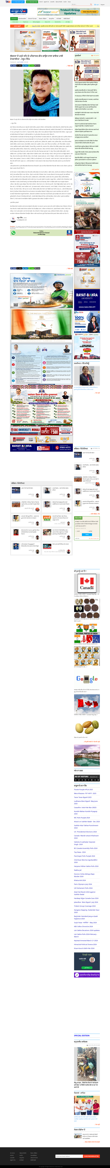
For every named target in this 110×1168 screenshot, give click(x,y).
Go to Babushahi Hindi (32, 2)
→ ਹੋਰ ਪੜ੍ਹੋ (97, 393)
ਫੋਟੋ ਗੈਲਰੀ (59, 18)
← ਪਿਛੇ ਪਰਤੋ (69, 66)
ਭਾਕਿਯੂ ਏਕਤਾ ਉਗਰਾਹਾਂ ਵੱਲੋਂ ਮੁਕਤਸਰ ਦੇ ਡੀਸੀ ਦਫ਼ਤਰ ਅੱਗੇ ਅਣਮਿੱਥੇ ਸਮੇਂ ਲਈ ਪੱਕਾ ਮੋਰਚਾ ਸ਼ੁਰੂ (86, 164)
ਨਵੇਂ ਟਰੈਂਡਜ (68, 22)
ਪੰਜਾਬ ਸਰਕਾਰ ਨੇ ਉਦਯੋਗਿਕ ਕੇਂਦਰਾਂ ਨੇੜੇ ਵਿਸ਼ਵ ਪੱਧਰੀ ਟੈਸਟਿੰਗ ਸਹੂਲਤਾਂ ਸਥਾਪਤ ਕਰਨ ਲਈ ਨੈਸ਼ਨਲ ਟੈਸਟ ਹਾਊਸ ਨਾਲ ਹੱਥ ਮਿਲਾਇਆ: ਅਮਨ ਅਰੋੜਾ (86, 107)
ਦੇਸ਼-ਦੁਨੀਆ (51, 18)
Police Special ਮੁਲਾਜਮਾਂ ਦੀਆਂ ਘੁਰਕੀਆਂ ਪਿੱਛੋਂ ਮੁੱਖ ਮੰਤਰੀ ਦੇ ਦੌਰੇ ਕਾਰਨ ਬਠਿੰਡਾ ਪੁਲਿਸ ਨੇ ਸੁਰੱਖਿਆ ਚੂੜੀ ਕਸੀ (86, 84)
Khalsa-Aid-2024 (80, 880)
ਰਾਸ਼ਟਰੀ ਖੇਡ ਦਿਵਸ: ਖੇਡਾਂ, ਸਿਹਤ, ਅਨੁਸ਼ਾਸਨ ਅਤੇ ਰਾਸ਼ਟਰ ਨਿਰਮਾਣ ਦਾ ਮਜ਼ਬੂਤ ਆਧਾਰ (60, 518)
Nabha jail (77, 870)
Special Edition (81, 1035)
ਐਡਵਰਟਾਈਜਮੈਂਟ (59, 2)
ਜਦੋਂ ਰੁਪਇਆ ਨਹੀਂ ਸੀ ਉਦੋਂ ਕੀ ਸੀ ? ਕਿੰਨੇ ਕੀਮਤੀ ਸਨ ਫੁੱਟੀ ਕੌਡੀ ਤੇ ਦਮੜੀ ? (86, 620)
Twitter (19, 65)
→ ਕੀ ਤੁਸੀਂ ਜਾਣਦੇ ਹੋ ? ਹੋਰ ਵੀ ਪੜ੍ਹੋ (91, 741)
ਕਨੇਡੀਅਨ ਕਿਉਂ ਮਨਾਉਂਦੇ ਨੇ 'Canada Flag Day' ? (86, 714)
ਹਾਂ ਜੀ (78, 531)
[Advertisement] (41, 250)
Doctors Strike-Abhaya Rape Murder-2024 (84, 875)
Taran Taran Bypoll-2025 (83, 797)
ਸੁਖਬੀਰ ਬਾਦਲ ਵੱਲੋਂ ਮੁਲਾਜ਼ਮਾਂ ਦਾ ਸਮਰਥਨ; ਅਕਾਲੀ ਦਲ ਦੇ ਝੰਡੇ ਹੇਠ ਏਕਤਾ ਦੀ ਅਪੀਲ (86, 100)
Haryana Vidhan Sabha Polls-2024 (86, 866)
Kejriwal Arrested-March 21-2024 (86, 940)
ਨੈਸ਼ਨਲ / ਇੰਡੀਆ (42, 18)
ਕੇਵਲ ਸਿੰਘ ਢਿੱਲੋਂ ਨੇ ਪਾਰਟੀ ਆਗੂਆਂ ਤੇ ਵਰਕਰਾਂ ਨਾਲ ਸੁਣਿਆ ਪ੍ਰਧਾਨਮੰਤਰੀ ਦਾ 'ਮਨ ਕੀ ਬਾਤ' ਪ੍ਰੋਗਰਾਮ (86, 158)
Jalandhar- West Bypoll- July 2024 (86, 902)
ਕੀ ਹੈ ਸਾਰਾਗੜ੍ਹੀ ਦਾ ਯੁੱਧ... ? (80, 667)
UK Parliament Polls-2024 (83, 888)
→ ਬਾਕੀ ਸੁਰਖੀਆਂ (94, 169)
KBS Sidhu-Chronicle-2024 (83, 926)
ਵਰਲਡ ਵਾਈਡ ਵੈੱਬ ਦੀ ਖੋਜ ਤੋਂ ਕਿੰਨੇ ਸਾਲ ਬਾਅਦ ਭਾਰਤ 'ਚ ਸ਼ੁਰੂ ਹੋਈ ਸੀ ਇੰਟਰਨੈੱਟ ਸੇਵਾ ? (86, 691)
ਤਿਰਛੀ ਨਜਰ (25, 22)
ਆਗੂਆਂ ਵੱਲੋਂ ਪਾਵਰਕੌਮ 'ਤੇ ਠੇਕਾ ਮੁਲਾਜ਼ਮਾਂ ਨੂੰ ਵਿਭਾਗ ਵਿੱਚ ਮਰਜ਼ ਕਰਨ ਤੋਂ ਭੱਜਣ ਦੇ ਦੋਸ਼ (87, 153)
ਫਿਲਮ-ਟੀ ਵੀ (47, 22)
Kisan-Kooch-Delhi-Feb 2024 (84, 948)
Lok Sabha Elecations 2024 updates (87, 930)
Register (102, 4)
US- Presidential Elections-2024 (85, 832)
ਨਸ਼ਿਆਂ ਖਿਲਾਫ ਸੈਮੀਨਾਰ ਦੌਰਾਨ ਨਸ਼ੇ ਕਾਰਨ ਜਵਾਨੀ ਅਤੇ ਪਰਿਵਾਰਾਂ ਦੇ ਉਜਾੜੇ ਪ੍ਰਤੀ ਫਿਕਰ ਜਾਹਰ (87, 130)
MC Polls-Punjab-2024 (82, 818)
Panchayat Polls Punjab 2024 (84, 856)
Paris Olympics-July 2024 (83, 884)
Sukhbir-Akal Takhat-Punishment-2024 (86, 826)
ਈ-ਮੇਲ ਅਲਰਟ (15, 22)
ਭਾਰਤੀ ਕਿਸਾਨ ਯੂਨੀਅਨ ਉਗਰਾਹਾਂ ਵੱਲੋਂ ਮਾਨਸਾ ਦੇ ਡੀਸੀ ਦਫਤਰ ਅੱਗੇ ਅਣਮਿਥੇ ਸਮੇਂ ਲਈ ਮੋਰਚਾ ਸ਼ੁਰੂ (86, 147)
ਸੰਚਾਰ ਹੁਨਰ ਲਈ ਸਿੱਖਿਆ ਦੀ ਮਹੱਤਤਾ (60, 544)
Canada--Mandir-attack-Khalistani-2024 (86, 837)
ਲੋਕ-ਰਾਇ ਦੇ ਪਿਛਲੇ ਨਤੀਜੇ (94, 538)
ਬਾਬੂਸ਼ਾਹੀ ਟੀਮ (46, 2)
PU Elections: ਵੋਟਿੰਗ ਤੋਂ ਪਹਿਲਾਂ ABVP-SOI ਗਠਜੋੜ (82, 26)
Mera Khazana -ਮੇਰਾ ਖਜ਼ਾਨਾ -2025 (85, 793)
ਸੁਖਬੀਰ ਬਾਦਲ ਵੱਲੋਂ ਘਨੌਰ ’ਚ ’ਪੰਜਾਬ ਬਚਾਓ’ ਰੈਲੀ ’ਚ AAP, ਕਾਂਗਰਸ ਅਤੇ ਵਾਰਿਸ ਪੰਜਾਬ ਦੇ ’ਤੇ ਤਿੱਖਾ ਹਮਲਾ (86, 91)
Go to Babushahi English (18, 2)
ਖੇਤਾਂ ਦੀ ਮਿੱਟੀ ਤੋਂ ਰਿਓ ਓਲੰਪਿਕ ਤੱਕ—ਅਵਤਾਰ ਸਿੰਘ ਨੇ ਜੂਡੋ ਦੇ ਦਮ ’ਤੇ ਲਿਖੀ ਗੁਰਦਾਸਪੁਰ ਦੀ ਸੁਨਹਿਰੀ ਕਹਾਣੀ (60, 532)
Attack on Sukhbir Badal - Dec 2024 (87, 822)
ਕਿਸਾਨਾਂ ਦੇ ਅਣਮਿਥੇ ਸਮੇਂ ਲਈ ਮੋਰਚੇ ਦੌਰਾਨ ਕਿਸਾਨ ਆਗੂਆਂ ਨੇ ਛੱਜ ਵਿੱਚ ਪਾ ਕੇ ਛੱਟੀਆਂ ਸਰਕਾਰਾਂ (85, 125)
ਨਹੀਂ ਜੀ (90, 531)
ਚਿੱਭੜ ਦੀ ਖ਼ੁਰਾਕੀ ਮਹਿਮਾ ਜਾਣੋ (80, 737)
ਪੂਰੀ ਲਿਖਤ (87, 968)
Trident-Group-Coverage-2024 (85, 906)
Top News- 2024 (80, 852)
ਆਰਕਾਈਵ (52, 2)
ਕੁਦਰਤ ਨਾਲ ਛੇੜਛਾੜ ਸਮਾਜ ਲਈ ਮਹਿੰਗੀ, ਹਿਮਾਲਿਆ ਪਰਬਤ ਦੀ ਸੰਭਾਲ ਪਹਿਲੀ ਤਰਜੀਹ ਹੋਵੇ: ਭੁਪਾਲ (86, 142)
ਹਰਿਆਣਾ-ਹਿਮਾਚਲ (32, 18)
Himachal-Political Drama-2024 (85, 944)
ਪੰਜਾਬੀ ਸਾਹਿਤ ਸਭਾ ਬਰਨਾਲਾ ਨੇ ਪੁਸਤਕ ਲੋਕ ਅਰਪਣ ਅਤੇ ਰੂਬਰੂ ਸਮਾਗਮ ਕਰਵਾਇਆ (86, 136)
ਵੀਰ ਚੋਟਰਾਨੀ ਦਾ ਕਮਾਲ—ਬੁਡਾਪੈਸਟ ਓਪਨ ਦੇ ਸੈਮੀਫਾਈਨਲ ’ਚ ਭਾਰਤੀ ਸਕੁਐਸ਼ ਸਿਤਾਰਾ (30, 532)
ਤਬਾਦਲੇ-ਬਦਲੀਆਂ (22, 18)
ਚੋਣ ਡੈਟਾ (65, 2)
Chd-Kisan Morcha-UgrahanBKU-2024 (86, 861)
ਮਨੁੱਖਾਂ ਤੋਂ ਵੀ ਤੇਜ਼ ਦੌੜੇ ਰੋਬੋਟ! (27, 488)
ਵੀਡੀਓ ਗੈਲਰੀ (67, 18)
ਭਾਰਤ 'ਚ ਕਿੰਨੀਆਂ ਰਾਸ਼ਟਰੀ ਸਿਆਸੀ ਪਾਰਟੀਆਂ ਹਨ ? (86, 644)
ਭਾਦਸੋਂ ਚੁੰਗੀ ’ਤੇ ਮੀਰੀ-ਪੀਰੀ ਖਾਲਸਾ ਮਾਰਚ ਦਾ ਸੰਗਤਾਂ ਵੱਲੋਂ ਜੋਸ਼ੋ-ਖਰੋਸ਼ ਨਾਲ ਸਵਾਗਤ (87, 114)
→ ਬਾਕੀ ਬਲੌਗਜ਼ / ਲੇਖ (94, 514)
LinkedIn (25, 65)
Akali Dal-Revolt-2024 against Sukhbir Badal (84, 893)
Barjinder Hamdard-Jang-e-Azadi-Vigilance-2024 (86, 917)
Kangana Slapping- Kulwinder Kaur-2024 (87, 911)
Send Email (37, 65)
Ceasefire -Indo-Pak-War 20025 (85, 807)
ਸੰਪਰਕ (69, 2)
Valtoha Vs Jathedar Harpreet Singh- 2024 (84, 843)
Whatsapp (31, 65)
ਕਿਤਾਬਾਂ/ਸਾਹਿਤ (58, 22)
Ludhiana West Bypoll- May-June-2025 (86, 802)
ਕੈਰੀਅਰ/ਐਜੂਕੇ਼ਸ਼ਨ (36, 22)
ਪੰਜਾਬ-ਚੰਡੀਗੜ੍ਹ (34, 1150)
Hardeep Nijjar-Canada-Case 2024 (86, 898)
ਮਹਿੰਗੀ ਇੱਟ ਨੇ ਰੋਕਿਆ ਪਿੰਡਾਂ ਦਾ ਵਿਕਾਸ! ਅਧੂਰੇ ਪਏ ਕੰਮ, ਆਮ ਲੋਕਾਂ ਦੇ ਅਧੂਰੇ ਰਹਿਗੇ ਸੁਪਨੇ (30, 504)
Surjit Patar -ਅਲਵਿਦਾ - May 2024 (85, 923)
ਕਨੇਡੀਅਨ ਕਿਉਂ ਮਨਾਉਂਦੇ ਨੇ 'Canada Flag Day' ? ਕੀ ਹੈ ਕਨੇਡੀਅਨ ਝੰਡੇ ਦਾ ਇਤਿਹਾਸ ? (86, 595)
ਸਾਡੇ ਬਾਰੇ (41, 2)
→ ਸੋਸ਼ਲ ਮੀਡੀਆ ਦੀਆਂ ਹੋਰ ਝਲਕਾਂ (91, 1137)
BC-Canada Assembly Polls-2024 (85, 848)
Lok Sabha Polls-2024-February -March (85, 935)
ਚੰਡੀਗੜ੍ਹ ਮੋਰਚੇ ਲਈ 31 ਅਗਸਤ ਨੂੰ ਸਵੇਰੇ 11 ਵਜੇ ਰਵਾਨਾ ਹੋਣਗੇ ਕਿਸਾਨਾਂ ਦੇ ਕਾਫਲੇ (86, 119)
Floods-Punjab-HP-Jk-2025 (83, 789)
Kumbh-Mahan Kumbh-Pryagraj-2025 (86, 812)
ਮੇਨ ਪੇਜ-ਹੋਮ (14, 18)
